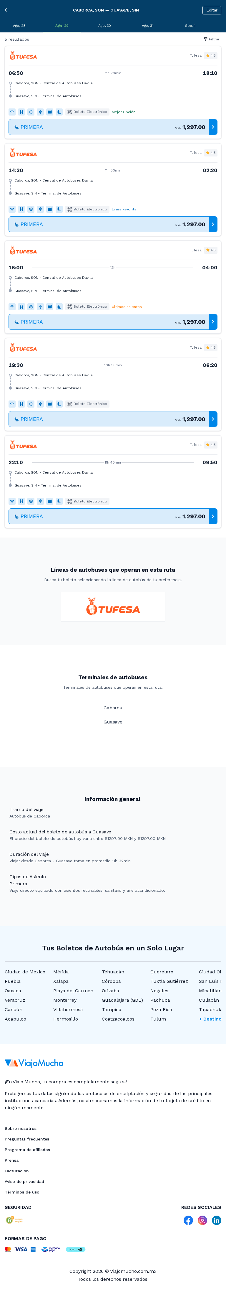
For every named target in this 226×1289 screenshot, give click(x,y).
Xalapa (61, 981)
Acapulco (15, 1019)
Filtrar (214, 39)
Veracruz (15, 1000)
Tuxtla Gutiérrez (169, 981)
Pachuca (160, 1000)
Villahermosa (68, 1009)
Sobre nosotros (20, 1128)
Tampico (111, 1009)
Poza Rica (161, 1009)
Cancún (13, 1009)
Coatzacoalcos (118, 1019)
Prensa (12, 1160)
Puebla (13, 981)
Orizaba (110, 990)
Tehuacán (113, 972)
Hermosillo (65, 1019)
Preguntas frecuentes (27, 1139)
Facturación (17, 1170)
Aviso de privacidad (24, 1181)
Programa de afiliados (27, 1149)
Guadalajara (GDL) (122, 1000)
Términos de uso (22, 1192)
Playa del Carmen (73, 990)
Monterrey (65, 1000)
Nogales (159, 990)
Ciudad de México (25, 972)
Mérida (61, 972)
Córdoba (111, 981)
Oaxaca (13, 990)
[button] (113, 92)
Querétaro (161, 972)
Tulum (158, 1019)
